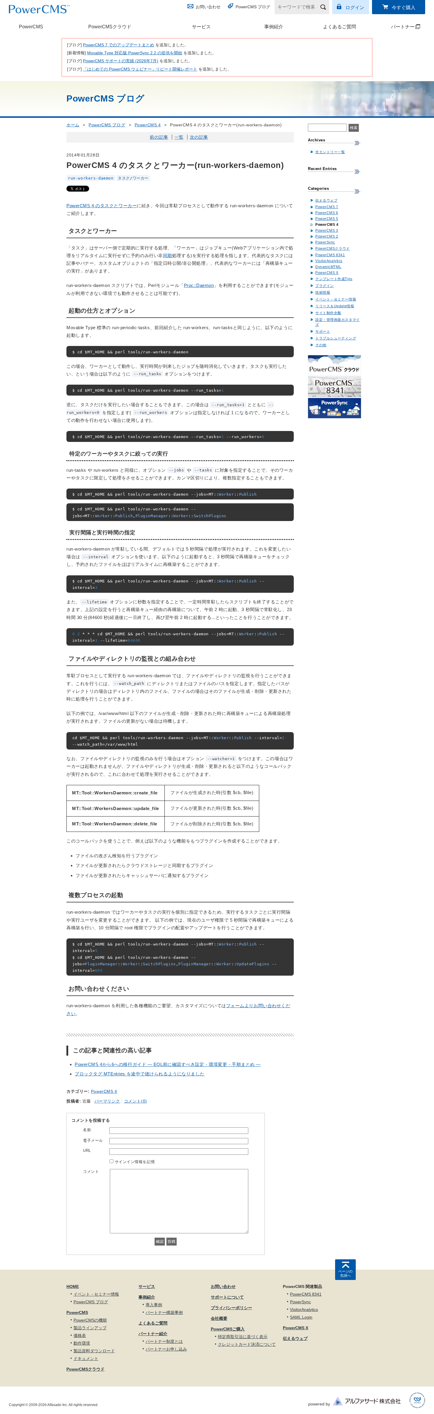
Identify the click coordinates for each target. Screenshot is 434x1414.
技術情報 (322, 292)
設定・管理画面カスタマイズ (337, 322)
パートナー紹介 (152, 1333)
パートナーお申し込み (166, 1349)
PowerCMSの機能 (90, 1320)
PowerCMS (31, 26)
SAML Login (301, 1317)
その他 (321, 345)
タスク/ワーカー (133, 178)
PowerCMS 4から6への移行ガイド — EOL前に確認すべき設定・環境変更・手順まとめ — (168, 1064)
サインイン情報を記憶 (135, 1162)
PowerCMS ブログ (253, 6)
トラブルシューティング (335, 338)
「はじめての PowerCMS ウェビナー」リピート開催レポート (140, 69)
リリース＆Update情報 (334, 306)
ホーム (72, 125)
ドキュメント (86, 1358)
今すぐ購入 (403, 7)
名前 (87, 1130)
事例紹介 (273, 26)
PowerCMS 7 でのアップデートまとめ (118, 45)
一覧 (179, 137)
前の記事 (159, 137)
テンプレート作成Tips (334, 279)
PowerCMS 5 (326, 219)
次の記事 (199, 137)
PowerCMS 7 (326, 207)
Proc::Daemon (199, 285)
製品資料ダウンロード (94, 1350)
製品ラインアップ (90, 1327)
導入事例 (154, 1304)
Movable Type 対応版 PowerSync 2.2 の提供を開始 (134, 52)
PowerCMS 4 (148, 125)
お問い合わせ (208, 6)
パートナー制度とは (164, 1341)
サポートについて (227, 1297)
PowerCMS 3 (326, 230)
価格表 (80, 1335)
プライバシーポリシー (231, 1307)
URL (87, 1150)
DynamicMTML (328, 267)
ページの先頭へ (345, 1273)
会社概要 (219, 1318)
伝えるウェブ (326, 200)
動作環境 (82, 1343)
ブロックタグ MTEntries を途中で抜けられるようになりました (140, 1073)
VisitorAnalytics (328, 261)
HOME (72, 1286)
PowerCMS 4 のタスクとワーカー (101, 205)
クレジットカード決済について (247, 1344)
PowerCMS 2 (326, 236)
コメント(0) (135, 1101)
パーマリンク (107, 1101)
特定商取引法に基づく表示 (242, 1336)
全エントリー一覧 (330, 152)
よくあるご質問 (339, 26)
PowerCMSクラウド (109, 26)
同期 (167, 255)
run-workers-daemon (90, 178)
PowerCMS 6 (326, 213)
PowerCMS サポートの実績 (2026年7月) (120, 60)
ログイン (354, 7)
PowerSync (325, 242)
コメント (91, 1171)
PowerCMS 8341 (330, 255)
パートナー (395, 26)
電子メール (93, 1140)
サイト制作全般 (328, 313)
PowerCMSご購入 (228, 1329)
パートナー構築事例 (164, 1312)
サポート (322, 331)
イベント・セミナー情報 (335, 299)
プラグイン (324, 286)
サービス (201, 26)
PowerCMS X (327, 273)
